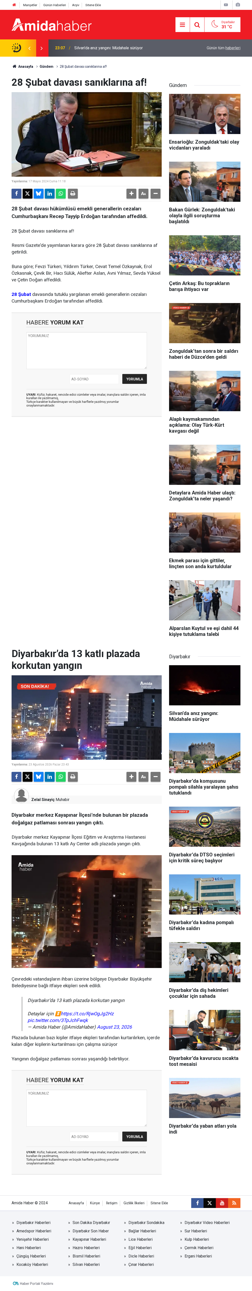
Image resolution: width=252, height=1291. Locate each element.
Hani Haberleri (28, 1247)
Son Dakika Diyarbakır (91, 1222)
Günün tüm (223, 48)
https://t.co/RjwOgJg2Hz (87, 1014)
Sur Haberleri (196, 1231)
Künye (95, 1203)
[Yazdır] (73, 194)
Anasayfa (25, 66)
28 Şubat (21, 294)
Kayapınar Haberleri (89, 1239)
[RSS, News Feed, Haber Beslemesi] (234, 1203)
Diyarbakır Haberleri (33, 1222)
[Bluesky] (39, 194)
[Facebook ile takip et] (197, 1203)
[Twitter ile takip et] (210, 1203)
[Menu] (182, 25)
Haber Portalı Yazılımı (36, 1284)
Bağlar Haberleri (142, 1231)
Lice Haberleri (140, 1239)
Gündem (46, 66)
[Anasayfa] (14, 5)
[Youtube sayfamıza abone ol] (222, 1203)
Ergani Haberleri (198, 1256)
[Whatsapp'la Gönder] (61, 194)
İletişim (111, 1203)
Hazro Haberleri (86, 1247)
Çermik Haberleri (199, 1247)
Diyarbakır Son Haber (91, 1231)
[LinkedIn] (50, 194)
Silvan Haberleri (86, 1264)
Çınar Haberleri (141, 1264)
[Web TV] (226, 4)
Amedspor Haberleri (33, 1231)
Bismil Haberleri (86, 1256)
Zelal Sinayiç (43, 799)
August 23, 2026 (114, 1027)
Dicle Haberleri (141, 1256)
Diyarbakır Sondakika (146, 1222)
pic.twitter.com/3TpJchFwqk (58, 1020)
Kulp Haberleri (197, 1239)
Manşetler (30, 5)
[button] (131, 194)
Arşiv (75, 5)
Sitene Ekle (93, 5)
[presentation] (29, 48)
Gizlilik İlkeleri (134, 1203)
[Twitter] (27, 194)
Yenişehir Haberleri (32, 1239)
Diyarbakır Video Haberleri (207, 1222)
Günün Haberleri (54, 5)
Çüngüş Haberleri (31, 1256)
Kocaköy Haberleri (32, 1264)
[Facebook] (16, 194)
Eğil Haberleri (140, 1247)
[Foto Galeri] (237, 4)
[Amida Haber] (52, 24)
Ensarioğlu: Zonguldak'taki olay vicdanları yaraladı (116, 48)
